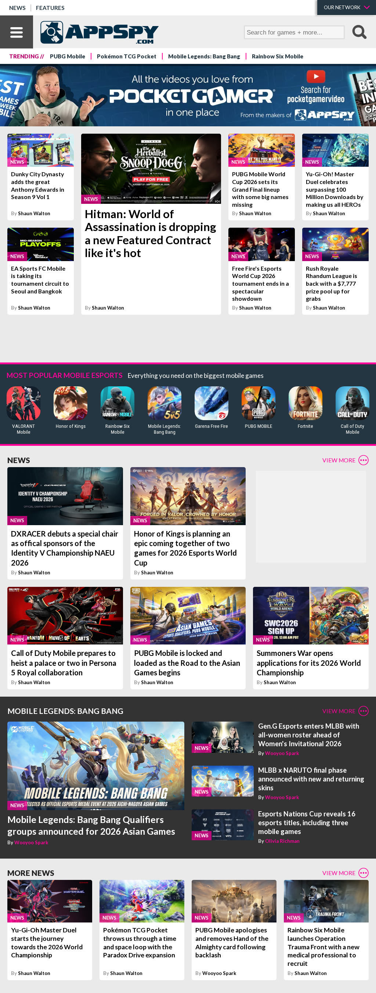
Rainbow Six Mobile (277, 56)
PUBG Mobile (67, 56)
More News (30, 872)
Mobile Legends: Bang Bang (204, 56)
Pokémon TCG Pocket (126, 56)
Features (50, 7)
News (17, 7)
